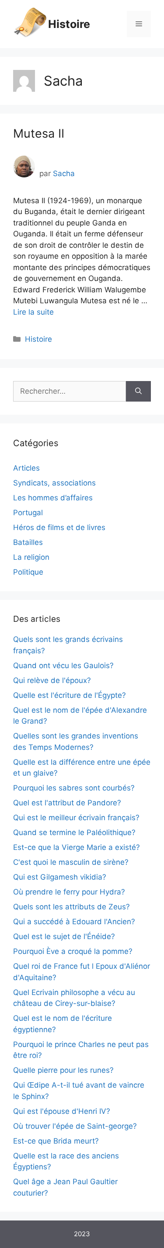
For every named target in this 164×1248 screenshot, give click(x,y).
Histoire (69, 24)
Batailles (28, 542)
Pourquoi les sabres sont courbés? (74, 787)
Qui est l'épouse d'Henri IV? (61, 1111)
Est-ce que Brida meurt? (56, 1141)
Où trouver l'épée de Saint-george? (75, 1126)
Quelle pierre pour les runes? (63, 1070)
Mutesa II (38, 133)
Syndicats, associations (54, 482)
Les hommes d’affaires (53, 497)
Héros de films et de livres (59, 527)
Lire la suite (33, 312)
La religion (31, 557)
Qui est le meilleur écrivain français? (76, 817)
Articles (26, 468)
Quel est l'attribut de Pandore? (67, 802)
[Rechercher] (138, 391)
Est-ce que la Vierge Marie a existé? (76, 847)
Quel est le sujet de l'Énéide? (64, 936)
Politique (28, 572)
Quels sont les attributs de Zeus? (71, 906)
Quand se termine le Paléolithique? (74, 832)
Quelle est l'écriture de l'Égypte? (69, 695)
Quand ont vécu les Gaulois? (63, 665)
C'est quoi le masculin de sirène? (71, 862)
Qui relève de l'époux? (52, 680)
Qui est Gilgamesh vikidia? (59, 877)
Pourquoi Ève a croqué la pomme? (73, 951)
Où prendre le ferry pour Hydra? (69, 891)
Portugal (28, 512)
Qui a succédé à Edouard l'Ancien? (74, 921)
